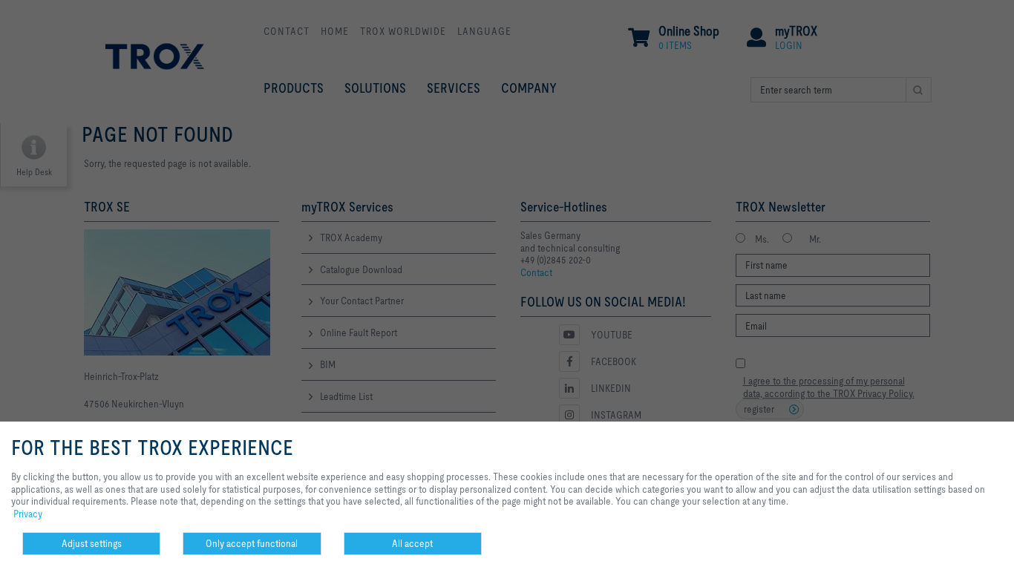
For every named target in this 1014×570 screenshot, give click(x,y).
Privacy (27, 514)
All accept (412, 543)
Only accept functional (252, 543)
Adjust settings (92, 543)
